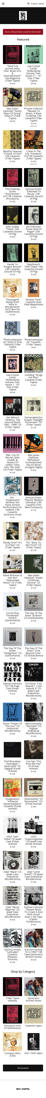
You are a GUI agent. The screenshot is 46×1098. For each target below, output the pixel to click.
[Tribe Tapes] (23, 15)
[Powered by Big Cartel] (23, 1089)
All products (23, 1068)
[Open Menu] (3, 3)
